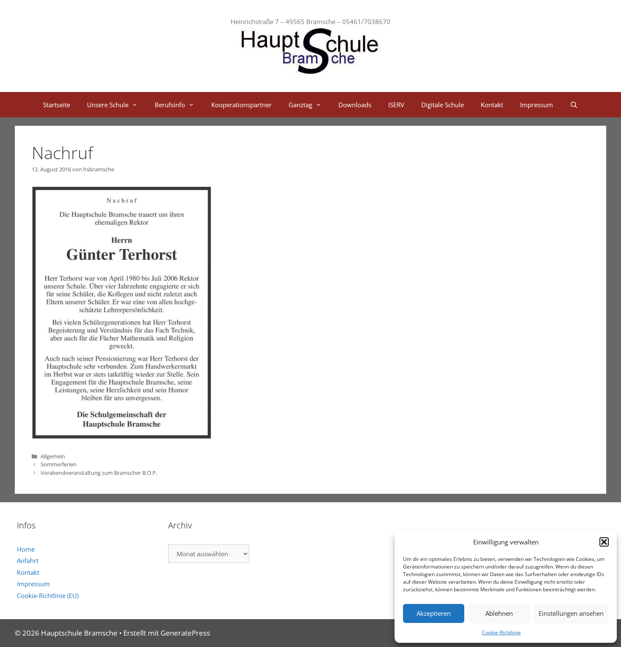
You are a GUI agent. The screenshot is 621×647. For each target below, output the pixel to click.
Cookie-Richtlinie (501, 632)
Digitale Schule (442, 104)
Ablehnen (499, 613)
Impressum (536, 104)
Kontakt (492, 104)
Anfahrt (27, 560)
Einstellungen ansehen (571, 613)
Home (26, 549)
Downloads (354, 104)
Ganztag (300, 104)
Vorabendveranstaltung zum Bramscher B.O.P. (99, 472)
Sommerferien (58, 464)
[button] (604, 542)
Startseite (56, 104)
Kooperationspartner (241, 104)
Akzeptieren (434, 613)
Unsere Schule (107, 104)
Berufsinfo (170, 104)
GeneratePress (185, 633)
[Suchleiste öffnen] (573, 104)
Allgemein (53, 456)
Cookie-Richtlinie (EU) (48, 595)
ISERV (396, 104)
